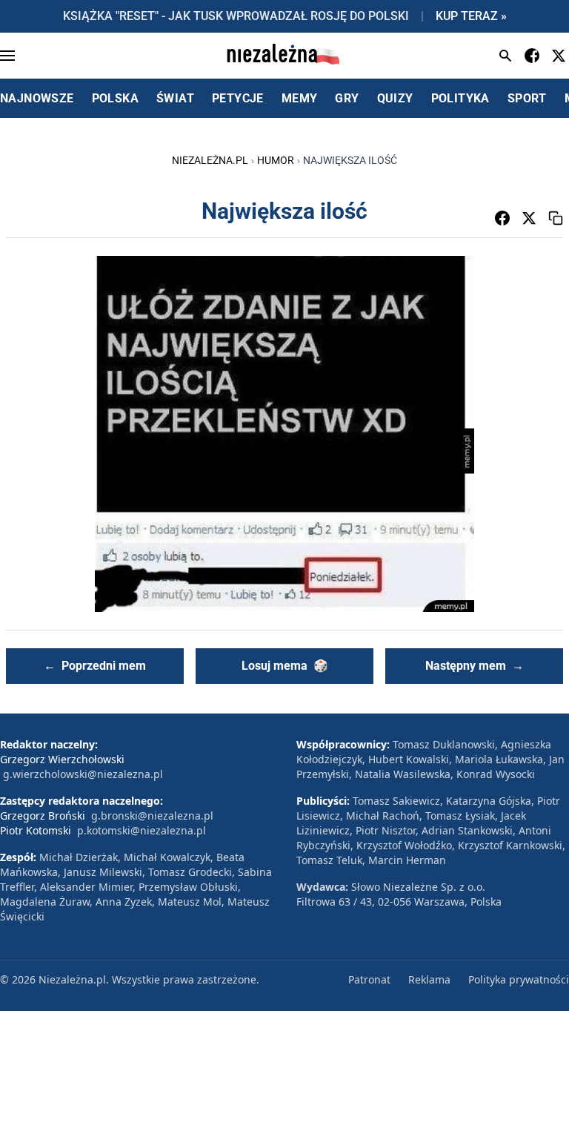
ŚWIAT (175, 98)
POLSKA (115, 98)
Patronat (369, 979)
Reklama (429, 979)
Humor (275, 160)
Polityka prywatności (518, 979)
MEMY (300, 98)
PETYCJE (238, 98)
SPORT (527, 98)
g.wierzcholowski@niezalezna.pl (83, 774)
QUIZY (395, 98)
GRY (347, 98)
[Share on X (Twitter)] (529, 218)
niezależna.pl (210, 160)
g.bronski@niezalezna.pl (152, 815)
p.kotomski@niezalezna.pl (141, 830)
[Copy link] (555, 218)
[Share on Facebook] (502, 218)
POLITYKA (460, 98)
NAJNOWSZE (37, 98)
